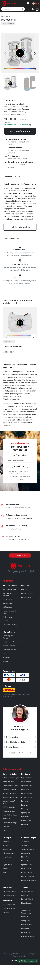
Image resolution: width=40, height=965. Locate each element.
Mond (5, 872)
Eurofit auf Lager (8, 782)
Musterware (7, 819)
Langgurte (24, 805)
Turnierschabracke (9, 811)
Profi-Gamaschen (9, 904)
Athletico (6, 869)
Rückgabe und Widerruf (11, 642)
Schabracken (25, 845)
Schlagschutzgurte (9, 853)
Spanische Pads (26, 785)
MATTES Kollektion (9, 807)
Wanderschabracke (28, 849)
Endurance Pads (27, 797)
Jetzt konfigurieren (20, 131)
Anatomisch (7, 861)
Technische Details (11, 238)
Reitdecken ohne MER (10, 891)
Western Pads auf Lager (9, 802)
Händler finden (26, 597)
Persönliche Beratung (10, 625)
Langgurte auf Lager (9, 793)
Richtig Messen (8, 599)
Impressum (6, 657)
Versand (7, 122)
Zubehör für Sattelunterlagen (26, 912)
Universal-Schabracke (29, 880)
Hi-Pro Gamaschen (9, 908)
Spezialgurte (25, 813)
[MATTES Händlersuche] (28, 3)
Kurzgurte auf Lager (9, 789)
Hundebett (24, 917)
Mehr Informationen (21, 227)
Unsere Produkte (27, 593)
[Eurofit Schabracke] (20, 322)
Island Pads (25, 789)
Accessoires (25, 907)
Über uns (24, 589)
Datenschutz (7, 661)
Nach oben (21, 555)
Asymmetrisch (7, 865)
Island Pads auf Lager (10, 815)
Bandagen (6, 826)
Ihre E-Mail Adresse (20, 455)
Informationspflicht (9, 646)
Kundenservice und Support (9, 612)
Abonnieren (19, 466)
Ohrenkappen (26, 820)
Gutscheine (25, 928)
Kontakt (5, 621)
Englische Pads (26, 778)
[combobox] (13, 9)
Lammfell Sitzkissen (28, 936)
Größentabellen (8, 607)
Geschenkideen (26, 924)
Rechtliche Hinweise (9, 650)
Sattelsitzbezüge (27, 891)
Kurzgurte (24, 801)
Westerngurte (25, 809)
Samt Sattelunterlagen (10, 823)
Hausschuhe (25, 932)
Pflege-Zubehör (26, 903)
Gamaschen (25, 817)
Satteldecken (25, 853)
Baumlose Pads (26, 793)
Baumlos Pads (26, 869)
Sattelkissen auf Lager (10, 785)
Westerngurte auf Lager (11, 797)
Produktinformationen (12, 176)
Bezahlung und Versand (8, 637)
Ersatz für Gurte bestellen (8, 594)
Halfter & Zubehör (27, 899)
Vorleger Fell (25, 921)
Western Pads (26, 782)
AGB (4, 653)
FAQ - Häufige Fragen (10, 589)
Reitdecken (25, 824)
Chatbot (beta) (7, 617)
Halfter (5, 830)
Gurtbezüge (25, 895)
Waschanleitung (8, 603)
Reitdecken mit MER (9, 895)
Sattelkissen (25, 841)
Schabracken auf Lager (11, 778)
